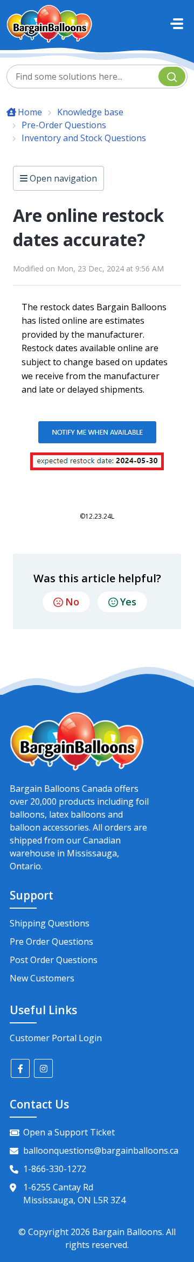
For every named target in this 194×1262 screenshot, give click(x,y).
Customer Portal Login (56, 1038)
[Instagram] (43, 1068)
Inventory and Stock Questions (84, 138)
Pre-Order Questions (64, 125)
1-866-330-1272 (54, 1169)
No (72, 601)
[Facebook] (20, 1068)
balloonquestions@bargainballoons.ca (100, 1150)
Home (30, 112)
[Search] (171, 76)
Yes (128, 601)
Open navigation (62, 178)
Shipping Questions (49, 923)
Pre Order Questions (51, 941)
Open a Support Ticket (69, 1132)
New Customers (42, 978)
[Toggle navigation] (177, 23)
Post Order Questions (54, 960)
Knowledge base (90, 112)
